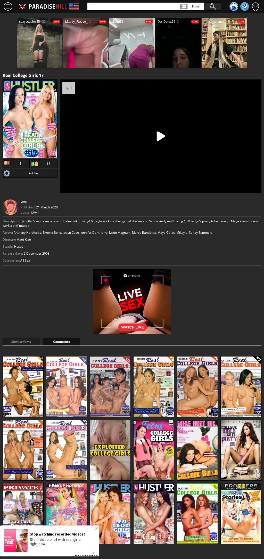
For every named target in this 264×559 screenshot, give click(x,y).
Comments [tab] (61, 341)
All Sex (25, 260)
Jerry (104, 232)
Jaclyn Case (71, 232)
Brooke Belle (52, 232)
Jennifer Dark (89, 232)
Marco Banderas (144, 232)
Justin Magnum (119, 232)
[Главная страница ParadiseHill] (43, 6)
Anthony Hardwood (27, 232)
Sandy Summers (200, 232)
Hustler (19, 246)
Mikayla (181, 232)
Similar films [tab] (21, 341)
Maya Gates (166, 232)
